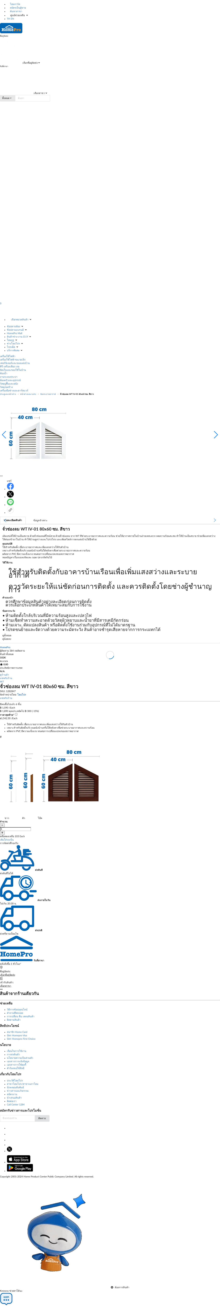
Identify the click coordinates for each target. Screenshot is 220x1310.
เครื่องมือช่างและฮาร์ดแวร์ (14, 391)
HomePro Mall (14, 333)
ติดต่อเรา (11, 1101)
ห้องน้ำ (3, 373)
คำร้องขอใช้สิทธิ (15, 1068)
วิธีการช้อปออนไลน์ (17, 1009)
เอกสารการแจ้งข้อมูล (18, 1061)
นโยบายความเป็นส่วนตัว (20, 1058)
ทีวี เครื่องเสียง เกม (9, 366)
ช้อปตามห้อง (13, 326)
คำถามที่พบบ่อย (15, 1013)
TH (8, 19)
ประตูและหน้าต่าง (8, 394)
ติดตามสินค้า (14, 1020)
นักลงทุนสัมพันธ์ (15, 1087)
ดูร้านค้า (4, 675)
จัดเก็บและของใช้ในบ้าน (13, 370)
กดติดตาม (19, 651)
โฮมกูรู (10, 340)
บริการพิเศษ (13, 350)
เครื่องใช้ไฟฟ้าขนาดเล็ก (12, 360)
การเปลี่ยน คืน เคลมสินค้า (20, 1016)
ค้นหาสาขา (15, 11)
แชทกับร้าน (6, 678)
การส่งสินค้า (13, 1054)
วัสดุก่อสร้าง (6, 387)
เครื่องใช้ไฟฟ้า (7, 356)
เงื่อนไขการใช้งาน (16, 1051)
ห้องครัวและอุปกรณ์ (10, 380)
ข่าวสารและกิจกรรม (18, 1091)
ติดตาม (42, 1118)
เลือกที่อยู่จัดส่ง (30, 63)
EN (12, 19)
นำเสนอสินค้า (14, 1098)
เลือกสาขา (39, 93)
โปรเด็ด (11, 347)
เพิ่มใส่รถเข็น (7, 840)
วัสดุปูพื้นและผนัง (9, 384)
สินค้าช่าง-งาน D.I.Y (17, 337)
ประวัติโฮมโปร (15, 1080)
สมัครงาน (12, 1094)
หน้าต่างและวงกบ (28, 394)
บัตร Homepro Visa (17, 1035)
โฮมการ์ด (14, 4)
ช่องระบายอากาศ (48, 394)
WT (2, 682)
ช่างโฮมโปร (13, 344)
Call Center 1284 (16, 1105)
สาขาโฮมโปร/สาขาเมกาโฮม (22, 1084)
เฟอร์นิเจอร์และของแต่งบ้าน (15, 363)
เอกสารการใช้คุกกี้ (16, 1065)
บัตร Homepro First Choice (21, 1039)
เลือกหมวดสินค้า (19, 319)
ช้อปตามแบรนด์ (15, 330)
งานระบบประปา (8, 377)
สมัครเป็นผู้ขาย (17, 8)
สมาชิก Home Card (17, 1032)
